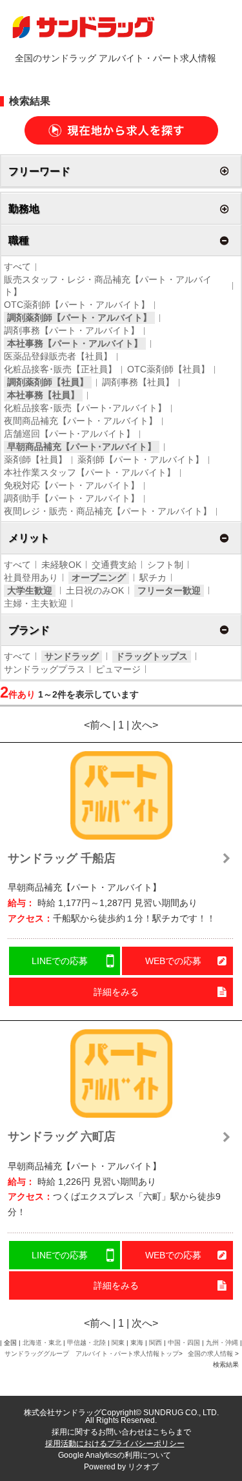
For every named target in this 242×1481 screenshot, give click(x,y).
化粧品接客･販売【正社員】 (60, 369)
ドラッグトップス (152, 656)
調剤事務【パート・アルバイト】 (71, 330)
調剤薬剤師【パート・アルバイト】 (79, 317)
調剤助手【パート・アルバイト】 (71, 498)
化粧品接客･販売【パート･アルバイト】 (85, 408)
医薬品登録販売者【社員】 (58, 356)
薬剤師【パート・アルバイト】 (140, 459)
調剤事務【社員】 (138, 382)
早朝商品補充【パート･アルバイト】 (81, 446)
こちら (164, 1431)
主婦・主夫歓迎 (35, 603)
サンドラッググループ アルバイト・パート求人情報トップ (92, 1353)
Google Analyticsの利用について (114, 1455)
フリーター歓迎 (169, 590)
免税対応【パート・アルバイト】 (71, 485)
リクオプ (143, 1466)
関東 (118, 1342)
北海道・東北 (42, 1342)
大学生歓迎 (29, 590)
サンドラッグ (72, 656)
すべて (17, 266)
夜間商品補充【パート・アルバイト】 (80, 421)
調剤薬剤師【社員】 (47, 382)
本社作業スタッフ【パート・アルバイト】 (90, 472)
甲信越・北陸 (86, 1342)
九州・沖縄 (222, 1342)
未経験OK (61, 564)
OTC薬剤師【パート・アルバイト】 (77, 304)
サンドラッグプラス (44, 669)
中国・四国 (184, 1342)
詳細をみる (116, 992)
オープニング (99, 577)
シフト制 (165, 564)
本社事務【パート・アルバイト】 (75, 343)
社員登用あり (31, 577)
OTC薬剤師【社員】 (168, 369)
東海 (136, 1342)
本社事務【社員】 (43, 395)
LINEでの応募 (60, 961)
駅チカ (152, 577)
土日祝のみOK (95, 590)
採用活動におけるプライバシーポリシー (115, 1443)
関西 (155, 1342)
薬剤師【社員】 (35, 459)
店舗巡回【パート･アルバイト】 (69, 433)
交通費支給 (114, 564)
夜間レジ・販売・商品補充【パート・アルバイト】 (108, 511)
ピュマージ (118, 669)
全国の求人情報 (211, 1353)
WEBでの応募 (173, 961)
